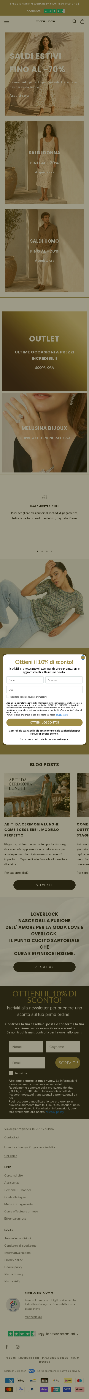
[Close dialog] (83, 658)
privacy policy (61, 715)
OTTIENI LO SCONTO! (44, 722)
